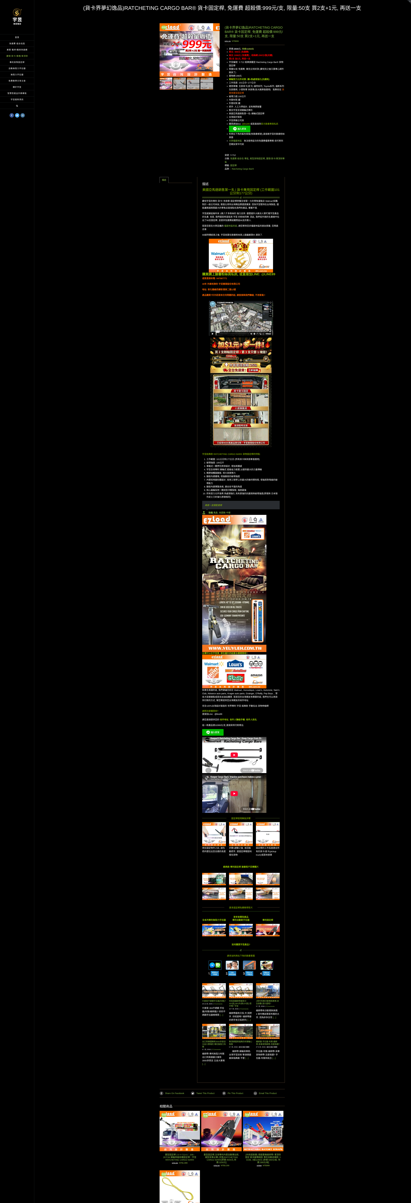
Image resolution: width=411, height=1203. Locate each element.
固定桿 (233, 165)
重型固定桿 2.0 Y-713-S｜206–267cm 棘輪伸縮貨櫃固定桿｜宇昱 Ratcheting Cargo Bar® (179, 1157)
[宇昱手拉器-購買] (241, 961)
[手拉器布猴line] (239, 126)
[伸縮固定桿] (268, 823)
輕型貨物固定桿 (257, 158)
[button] (17, 106)
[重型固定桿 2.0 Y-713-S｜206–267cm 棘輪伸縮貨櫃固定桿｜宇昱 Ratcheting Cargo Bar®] (180, 1112)
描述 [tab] (164, 180)
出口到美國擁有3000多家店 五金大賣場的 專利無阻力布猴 (214, 1044)
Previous (161, 50)
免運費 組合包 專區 (239, 158)
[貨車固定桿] (214, 874)
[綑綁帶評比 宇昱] (241, 925)
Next (218, 50)
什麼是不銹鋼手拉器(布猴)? (214, 1001)
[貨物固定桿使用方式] (214, 823)
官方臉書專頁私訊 (269, 124)
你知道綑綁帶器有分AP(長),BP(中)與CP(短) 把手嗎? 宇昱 (240, 1003)
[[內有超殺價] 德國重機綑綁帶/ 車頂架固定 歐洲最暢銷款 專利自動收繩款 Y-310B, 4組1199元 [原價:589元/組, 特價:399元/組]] (263, 1112)
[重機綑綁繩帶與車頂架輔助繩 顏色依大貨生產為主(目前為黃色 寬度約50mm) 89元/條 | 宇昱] (180, 1172)
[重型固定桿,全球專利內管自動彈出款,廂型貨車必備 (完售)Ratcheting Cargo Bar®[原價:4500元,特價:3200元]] (221, 1112)
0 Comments (218, 1004)
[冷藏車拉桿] (268, 925)
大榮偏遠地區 (235, 141)
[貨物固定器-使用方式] (241, 823)
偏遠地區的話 (230, 226)
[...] (221, 1015)
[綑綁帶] (214, 925)
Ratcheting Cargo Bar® (243, 169)
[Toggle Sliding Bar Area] (409, 2)
